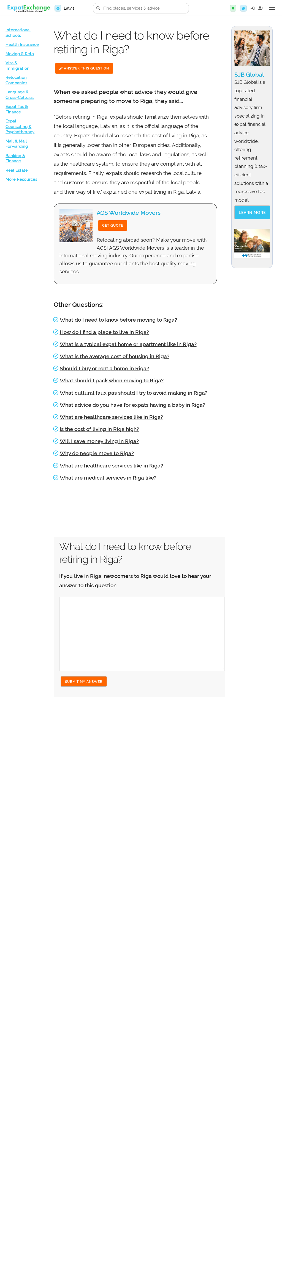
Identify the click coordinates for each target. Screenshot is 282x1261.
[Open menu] (271, 7)
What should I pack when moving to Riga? (112, 380)
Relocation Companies (16, 80)
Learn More (252, 212)
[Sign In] (252, 8)
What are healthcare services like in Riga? (111, 417)
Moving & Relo (20, 53)
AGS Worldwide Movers (129, 212)
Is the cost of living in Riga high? (99, 429)
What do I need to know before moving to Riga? (118, 320)
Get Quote (112, 225)
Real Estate (17, 170)
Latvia (69, 8)
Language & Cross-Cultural (20, 95)
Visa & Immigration (17, 65)
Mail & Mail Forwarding (17, 144)
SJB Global (249, 74)
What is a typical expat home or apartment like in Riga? (128, 344)
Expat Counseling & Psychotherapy (20, 126)
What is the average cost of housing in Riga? (114, 356)
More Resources (21, 179)
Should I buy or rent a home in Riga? (104, 368)
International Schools (18, 32)
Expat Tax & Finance (17, 109)
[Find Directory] (233, 8)
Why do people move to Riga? (97, 453)
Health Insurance (22, 44)
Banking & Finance (15, 158)
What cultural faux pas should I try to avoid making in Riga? (133, 393)
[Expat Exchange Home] (29, 8)
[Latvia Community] (243, 8)
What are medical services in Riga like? (108, 478)
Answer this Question (86, 68)
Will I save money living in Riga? (99, 441)
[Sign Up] (260, 8)
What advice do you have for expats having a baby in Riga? (132, 405)
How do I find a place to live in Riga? (104, 332)
